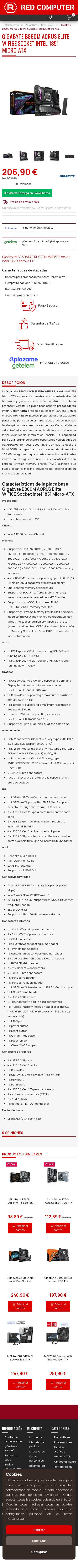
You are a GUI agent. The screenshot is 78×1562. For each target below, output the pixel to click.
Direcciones (37, 1451)
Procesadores (63, 1442)
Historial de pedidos (36, 1444)
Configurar (39, 1552)
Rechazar (39, 1541)
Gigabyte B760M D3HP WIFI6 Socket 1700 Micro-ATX (20, 1202)
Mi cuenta (35, 1437)
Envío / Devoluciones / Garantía (13, 1468)
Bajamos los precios (37, 1468)
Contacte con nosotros (13, 1439)
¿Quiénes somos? (11, 1448)
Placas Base (62, 1437)
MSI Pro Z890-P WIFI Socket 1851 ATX (20, 1357)
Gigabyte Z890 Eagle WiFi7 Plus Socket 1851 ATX (20, 1281)
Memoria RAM (63, 1456)
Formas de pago (11, 1457)
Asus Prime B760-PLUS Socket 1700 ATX (58, 1201)
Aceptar (39, 1530)
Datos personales (36, 1458)
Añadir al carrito (22, 1228)
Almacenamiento (65, 1461)
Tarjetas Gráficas (59, 1449)
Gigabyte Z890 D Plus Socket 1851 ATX (58, 1279)
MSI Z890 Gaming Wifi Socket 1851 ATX (58, 1357)
